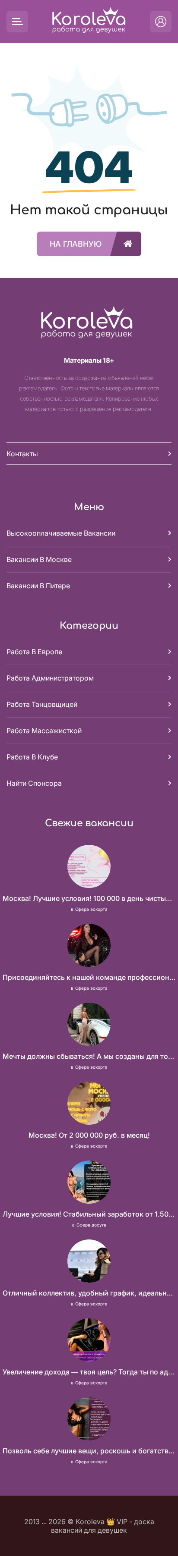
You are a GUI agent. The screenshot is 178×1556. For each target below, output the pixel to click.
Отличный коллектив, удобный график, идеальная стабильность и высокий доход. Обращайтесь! (89, 1293)
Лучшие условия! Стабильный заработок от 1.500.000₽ (89, 1214)
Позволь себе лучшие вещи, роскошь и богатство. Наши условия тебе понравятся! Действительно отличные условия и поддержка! (89, 1450)
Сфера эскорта (91, 909)
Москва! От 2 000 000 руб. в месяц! (89, 1135)
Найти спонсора (34, 783)
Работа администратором (50, 678)
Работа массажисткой (44, 730)
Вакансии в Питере (38, 585)
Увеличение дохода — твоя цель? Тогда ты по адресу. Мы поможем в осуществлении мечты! (89, 1372)
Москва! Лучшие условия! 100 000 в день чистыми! (89, 898)
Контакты (22, 453)
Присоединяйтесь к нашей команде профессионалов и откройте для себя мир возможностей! (89, 977)
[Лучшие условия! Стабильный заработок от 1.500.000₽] (89, 1183)
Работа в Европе (34, 651)
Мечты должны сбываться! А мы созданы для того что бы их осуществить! (89, 1056)
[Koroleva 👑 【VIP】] (89, 22)
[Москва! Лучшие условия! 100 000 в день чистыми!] (89, 867)
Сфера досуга (91, 1224)
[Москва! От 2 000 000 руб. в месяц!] (89, 1104)
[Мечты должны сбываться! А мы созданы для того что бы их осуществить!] (89, 1025)
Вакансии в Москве (39, 559)
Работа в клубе (32, 757)
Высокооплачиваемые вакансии (60, 533)
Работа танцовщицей (41, 704)
